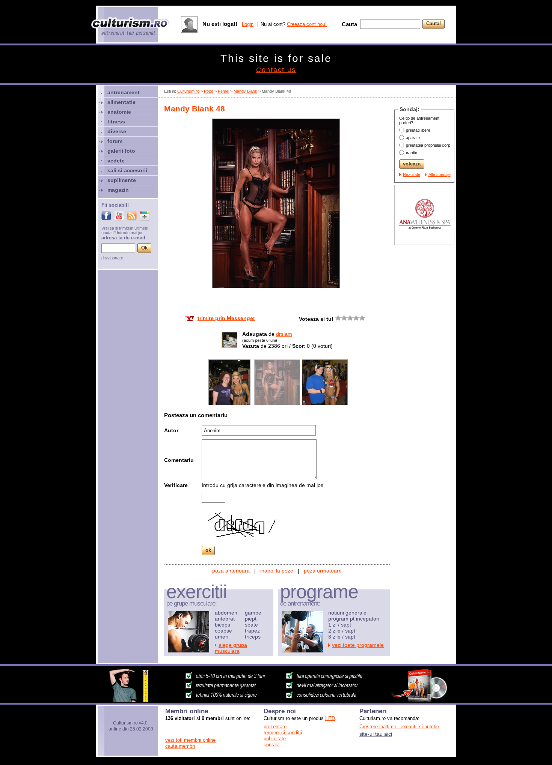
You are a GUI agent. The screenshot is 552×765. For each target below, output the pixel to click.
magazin (118, 190)
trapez (252, 631)
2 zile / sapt (341, 631)
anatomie (119, 112)
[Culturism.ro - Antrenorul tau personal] (130, 27)
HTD (330, 718)
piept (250, 619)
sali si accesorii (127, 170)
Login (247, 24)
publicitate (275, 738)
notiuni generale (347, 613)
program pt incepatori (353, 619)
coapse (223, 631)
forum (114, 141)
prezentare (275, 726)
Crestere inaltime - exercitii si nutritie (399, 726)
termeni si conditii (283, 732)
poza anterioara (231, 571)
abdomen (226, 613)
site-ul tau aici (375, 734)
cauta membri (180, 746)
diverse (116, 131)
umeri (221, 637)
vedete (116, 161)
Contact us (276, 70)
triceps (253, 637)
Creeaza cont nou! (307, 24)
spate (251, 625)
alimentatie (121, 102)
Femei (223, 91)
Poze (208, 91)
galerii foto (121, 151)
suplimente (121, 180)
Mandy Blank (245, 91)
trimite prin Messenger (226, 318)
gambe (253, 613)
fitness (116, 122)
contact (272, 744)
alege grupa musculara (231, 648)
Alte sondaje (439, 174)
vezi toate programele (358, 645)
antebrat (225, 619)
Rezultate (411, 174)
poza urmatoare (323, 571)
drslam (284, 334)
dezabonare (112, 258)
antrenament (123, 92)
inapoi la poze (276, 571)
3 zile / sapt (341, 637)
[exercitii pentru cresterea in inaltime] (276, 700)
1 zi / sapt (339, 625)
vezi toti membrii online (190, 740)
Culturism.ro (188, 91)
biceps (222, 625)
